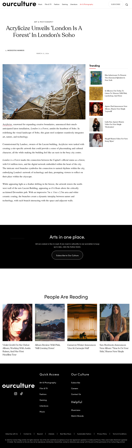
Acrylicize (7, 124)
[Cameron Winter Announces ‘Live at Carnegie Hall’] (82, 322)
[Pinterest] (45, 47)
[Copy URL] (57, 47)
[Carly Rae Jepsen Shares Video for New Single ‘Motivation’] (96, 124)
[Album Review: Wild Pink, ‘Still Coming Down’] (50, 322)
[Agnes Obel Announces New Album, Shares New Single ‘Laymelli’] (96, 109)
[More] (63, 47)
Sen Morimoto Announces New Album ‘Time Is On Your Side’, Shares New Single (114, 348)
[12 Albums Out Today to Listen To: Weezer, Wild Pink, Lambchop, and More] (96, 93)
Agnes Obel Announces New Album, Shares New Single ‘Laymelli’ (116, 108)
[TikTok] (21, 393)
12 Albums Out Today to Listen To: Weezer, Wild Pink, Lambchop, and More (116, 93)
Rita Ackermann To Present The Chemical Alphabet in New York (115, 77)
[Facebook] (39, 47)
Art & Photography (43, 22)
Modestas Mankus (15, 50)
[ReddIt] (51, 47)
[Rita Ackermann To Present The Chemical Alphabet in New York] (96, 78)
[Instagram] (15, 393)
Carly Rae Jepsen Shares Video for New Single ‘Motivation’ (114, 124)
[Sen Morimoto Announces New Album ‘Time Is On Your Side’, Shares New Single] (114, 322)
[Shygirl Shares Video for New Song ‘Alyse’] (96, 140)
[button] (126, 4)
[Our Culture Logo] (19, 3)
